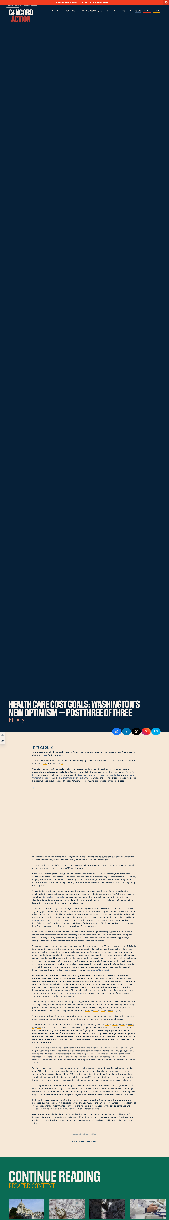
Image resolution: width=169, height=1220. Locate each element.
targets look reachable (53, 897)
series (65, 970)
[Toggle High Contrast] (2, 735)
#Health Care (78, 1141)
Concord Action (13, 5)
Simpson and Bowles (110, 775)
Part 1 (128, 772)
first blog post (38, 920)
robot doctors (76, 993)
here (45, 755)
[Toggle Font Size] (2, 741)
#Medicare (92, 1141)
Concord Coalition (30, 5)
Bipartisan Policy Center (89, 775)
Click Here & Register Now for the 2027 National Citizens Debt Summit (81, 2)
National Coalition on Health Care (74, 778)
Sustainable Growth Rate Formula (100, 1011)
